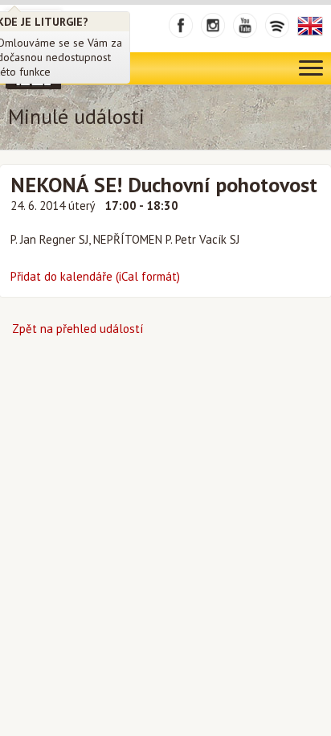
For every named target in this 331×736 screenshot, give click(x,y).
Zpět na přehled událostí (77, 328)
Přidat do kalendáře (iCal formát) (95, 276)
